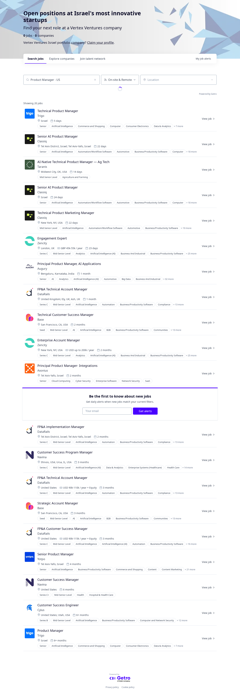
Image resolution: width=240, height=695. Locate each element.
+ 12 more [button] (182, 620)
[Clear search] (95, 80)
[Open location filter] (212, 80)
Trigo (40, 116)
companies (61, 59)
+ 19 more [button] (186, 228)
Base (40, 319)
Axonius (42, 370)
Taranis (42, 167)
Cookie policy (128, 687)
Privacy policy (112, 687)
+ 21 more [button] (190, 569)
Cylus (40, 610)
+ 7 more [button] (178, 126)
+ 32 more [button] (168, 279)
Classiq (42, 141)
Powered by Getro (208, 93)
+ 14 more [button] (187, 467)
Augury (42, 269)
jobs (36, 59)
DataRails (43, 294)
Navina (42, 457)
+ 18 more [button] (191, 151)
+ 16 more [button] (191, 543)
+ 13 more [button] (178, 304)
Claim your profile (100, 42)
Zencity (42, 243)
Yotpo (41, 559)
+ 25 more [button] (191, 253)
